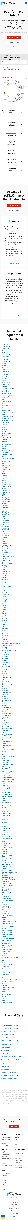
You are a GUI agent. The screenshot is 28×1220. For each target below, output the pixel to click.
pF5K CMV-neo (5, 726)
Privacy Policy (14, 1200)
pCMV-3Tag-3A (5, 498)
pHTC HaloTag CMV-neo (7, 388)
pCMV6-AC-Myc (5, 966)
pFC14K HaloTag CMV (6, 741)
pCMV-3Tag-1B (5, 460)
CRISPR (3, 1161)
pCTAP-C (3, 590)
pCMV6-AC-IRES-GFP (6, 913)
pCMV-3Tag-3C (5, 513)
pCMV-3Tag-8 (4, 558)
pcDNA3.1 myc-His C (6, 692)
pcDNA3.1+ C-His (5, 541)
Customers (4, 1175)
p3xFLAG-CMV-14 (5, 360)
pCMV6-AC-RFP (5, 997)
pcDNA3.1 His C (5, 654)
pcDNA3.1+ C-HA (5, 534)
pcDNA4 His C (4, 798)
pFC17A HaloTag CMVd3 (7, 779)
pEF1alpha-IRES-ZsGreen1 (8, 651)
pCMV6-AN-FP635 (6, 401)
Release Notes (5, 1146)
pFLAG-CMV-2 (4, 817)
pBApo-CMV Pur (5, 450)
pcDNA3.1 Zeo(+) (5, 760)
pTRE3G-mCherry (6, 955)
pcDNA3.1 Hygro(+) (6, 662)
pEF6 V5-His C (5, 689)
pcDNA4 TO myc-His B (7, 866)
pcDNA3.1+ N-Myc (6, 586)
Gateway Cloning (19, 1156)
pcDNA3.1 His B (5, 647)
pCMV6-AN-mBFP (6, 462)
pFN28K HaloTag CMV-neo (8, 946)
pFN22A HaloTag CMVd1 (7, 893)
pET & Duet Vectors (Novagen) (9, 1028)
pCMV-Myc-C (4, 634)
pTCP (2, 683)
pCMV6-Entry (4, 537)
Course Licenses (19, 1142)
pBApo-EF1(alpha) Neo (7, 458)
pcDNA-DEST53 (5, 609)
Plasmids (5, 67)
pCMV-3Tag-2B (5, 482)
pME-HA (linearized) (6, 486)
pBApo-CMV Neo (5, 443)
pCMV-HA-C (4, 596)
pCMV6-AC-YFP (5, 348)
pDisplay (3, 613)
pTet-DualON (4, 698)
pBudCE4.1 (4, 511)
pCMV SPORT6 (5, 422)
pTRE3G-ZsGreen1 (6, 963)
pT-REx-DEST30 (5, 653)
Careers (3, 1187)
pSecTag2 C (4, 630)
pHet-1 (3, 998)
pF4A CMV (3, 704)
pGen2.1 (3, 968)
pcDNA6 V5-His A (5, 377)
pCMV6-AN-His (5, 431)
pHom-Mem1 (4, 380)
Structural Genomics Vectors (9, 1079)
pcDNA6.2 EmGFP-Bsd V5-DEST (9, 957)
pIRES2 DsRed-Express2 (8, 411)
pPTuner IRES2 (5, 547)
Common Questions (6, 1158)
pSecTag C (4, 607)
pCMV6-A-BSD (5, 770)
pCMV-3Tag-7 (4, 551)
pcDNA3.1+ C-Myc (5, 549)
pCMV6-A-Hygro (5, 792)
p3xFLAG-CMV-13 (5, 352)
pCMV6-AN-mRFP (6, 492)
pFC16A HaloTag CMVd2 (7, 764)
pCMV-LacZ (4, 611)
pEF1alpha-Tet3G (5, 658)
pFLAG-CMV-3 (4, 825)
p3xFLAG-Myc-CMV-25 (7, 413)
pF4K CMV (3, 711)
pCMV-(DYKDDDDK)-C (7, 437)
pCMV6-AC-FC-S (5, 853)
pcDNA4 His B (5, 791)
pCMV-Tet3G (4, 762)
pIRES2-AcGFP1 (5, 418)
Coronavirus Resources (7, 1034)
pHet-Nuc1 (4, 365)
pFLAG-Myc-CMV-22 (6, 870)
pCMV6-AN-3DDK (5, 356)
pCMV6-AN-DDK (5, 371)
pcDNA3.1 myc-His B (6, 685)
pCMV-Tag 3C (4, 709)
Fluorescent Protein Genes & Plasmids (12, 1060)
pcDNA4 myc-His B (6, 836)
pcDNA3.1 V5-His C (6, 753)
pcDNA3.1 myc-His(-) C (7, 715)
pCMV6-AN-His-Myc (6, 454)
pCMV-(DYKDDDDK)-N (7, 445)
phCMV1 (3, 976)
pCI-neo (3, 414)
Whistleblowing (14, 1213)
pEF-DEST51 (4, 620)
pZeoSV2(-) (4, 993)
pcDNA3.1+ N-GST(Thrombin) (9, 564)
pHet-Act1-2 (4, 350)
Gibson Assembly (19, 1158)
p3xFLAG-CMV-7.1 (5, 375)
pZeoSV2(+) (4, 985)
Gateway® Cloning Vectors (8, 1072)
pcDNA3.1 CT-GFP (5, 632)
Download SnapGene (14, 42)
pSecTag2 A (4, 615)
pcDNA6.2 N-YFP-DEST (7, 972)
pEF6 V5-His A (5, 673)
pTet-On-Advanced (6, 728)
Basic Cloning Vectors (7, 1022)
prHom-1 (3, 569)
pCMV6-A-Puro (5, 800)
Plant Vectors (4, 1053)
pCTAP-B (3, 583)
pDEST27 (3, 605)
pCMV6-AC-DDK (5, 830)
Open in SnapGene (14, 37)
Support (4, 1180)
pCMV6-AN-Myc (5, 499)
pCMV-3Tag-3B (5, 505)
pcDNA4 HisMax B (6, 813)
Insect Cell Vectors (6, 1038)
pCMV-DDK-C (4, 573)
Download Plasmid (14, 46)
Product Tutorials (6, 1154)
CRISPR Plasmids (5, 1047)
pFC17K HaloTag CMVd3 (7, 787)
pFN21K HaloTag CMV (7, 885)
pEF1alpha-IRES (5, 628)
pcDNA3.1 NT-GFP (6, 723)
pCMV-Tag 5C (4, 755)
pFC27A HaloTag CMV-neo (8, 794)
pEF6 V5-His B (5, 681)
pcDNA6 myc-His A (6, 346)
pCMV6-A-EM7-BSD (6, 777)
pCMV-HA (3, 588)
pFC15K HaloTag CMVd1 (7, 757)
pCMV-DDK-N (4, 581)
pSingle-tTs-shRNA (6, 645)
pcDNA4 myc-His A (6, 828)
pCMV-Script (4, 649)
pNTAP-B (3, 517)
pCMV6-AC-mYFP (5, 989)
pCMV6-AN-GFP (5, 409)
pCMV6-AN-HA (5, 424)
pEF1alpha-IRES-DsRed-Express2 (10, 643)
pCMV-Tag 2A (4, 671)
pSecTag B (4, 600)
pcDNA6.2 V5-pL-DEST (7, 1002)
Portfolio (4, 1185)
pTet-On (3, 721)
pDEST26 (3, 598)
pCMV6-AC (4, 808)
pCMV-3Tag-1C (5, 467)
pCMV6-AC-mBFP (5, 929)
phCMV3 (3, 991)
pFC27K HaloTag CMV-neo (8, 802)
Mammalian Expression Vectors (10, 1075)
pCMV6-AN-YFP (5, 530)
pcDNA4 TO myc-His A (7, 859)
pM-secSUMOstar (6, 471)
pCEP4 (2, 399)
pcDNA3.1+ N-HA (5, 571)
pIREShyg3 (4, 448)
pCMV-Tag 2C (4, 687)
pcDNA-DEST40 (5, 594)
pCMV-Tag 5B (4, 747)
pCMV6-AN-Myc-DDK (7, 507)
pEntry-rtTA (4, 696)
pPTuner (3, 539)
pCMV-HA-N (4, 603)
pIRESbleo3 (4, 441)
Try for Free (14, 1126)
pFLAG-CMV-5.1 (5, 840)
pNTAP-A (3, 509)
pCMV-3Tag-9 (4, 566)
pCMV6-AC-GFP (5, 876)
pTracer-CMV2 (5, 774)
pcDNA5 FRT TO (5, 912)
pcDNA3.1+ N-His (5, 579)
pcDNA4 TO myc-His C (7, 874)
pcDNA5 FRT (4, 904)
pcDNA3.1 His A (5, 639)
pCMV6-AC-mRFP (5, 959)
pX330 (2, 978)
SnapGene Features (6, 1137)
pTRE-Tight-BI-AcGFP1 (7, 864)
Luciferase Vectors (6, 1050)
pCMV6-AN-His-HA (6, 447)
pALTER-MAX (4, 428)
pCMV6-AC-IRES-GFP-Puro (8, 921)
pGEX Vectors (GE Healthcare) (9, 1041)
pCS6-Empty (4, 568)
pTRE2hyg (3, 895)
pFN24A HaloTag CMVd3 (7, 923)
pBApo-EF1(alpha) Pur (7, 465)
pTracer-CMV (4, 758)
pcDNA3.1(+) (4, 617)
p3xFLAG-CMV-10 (5, 344)
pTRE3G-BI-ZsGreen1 (7, 940)
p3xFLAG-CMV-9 (5, 390)
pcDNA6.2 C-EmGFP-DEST (8, 927)
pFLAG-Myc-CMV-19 (6, 847)
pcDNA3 (3, 518)
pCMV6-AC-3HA (5, 823)
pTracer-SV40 (4, 804)
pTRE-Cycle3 (4, 826)
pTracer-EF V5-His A (6, 781)
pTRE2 (2, 887)
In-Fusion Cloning (19, 1160)
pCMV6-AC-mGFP (5, 944)
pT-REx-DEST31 (5, 660)
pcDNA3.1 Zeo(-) (5, 768)
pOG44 (3, 532)
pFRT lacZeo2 (4, 961)
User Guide (4, 1156)
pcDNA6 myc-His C (6, 362)
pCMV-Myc (4, 626)
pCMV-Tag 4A (4, 717)
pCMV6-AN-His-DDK (6, 439)
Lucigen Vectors (5, 1063)
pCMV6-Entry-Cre (6, 545)
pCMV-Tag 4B (4, 724)
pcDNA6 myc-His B (6, 354)
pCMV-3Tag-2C (5, 490)
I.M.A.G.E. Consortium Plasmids (9, 1025)
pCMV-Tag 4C (4, 732)
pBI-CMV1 (3, 473)
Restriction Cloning (19, 1153)
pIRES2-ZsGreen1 (6, 433)
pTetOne (3, 743)
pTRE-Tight (4, 849)
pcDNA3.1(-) (4, 624)
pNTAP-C (3, 524)
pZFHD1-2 (3, 1000)
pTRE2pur (3, 902)
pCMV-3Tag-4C (5, 535)
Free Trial (17, 1137)
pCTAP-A (3, 575)
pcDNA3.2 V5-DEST (6, 775)
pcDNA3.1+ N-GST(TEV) (7, 556)
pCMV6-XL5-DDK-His (6, 560)
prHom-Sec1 (4, 585)
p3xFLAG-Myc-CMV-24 (7, 405)
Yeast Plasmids (5, 1069)
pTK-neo (3, 751)
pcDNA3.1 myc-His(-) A (7, 700)
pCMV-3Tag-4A (5, 520)
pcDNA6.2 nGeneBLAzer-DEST (9, 980)
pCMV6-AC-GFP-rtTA (6, 883)
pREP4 (2, 562)
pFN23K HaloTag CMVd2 (7, 915)
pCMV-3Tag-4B (5, 528)
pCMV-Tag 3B (4, 702)
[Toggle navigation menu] (26, 3)
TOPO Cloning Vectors (7, 1044)
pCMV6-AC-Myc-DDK (6, 974)
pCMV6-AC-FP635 (5, 868)
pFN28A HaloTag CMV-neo (8, 938)
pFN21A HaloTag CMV (7, 878)
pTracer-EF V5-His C (6, 796)
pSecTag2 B (4, 622)
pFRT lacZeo (4, 953)
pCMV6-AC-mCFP (5, 936)
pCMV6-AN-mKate (6, 484)
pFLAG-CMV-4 (4, 832)
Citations (4, 1178)
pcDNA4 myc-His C (6, 843)
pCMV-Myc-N (4, 641)
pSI (2, 637)
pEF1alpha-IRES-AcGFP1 (7, 636)
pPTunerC (3, 554)
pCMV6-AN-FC (5, 379)
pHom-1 (3, 373)
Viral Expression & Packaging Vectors (11, 1056)
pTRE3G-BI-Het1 (5, 925)
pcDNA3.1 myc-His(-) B (7, 707)
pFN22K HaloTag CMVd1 (7, 900)
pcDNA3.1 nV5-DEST (6, 730)
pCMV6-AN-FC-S (5, 386)
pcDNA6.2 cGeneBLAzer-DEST (9, 942)
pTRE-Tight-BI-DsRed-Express (9, 872)
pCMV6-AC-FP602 (5, 861)
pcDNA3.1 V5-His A (6, 738)
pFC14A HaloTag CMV (6, 734)
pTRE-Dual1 (4, 834)
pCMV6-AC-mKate (6, 951)
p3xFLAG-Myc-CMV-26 (7, 420)
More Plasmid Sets (6, 59)
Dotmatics (4, 1182)
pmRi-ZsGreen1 (5, 501)
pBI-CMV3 (3, 488)
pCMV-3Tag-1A (5, 452)
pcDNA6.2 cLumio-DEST (7, 949)
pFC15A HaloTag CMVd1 (7, 749)
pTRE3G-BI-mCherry (6, 932)
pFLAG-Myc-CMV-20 (6, 855)
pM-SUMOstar (5, 479)
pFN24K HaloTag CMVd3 (7, 930)
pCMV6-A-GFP (5, 785)
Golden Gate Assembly (20, 1167)
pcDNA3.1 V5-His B (6, 745)
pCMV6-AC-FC (4, 845)
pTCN (2, 675)
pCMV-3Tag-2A (5, 475)
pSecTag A (4, 592)
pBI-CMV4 (3, 496)
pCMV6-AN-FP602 (6, 394)
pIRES (2, 403)
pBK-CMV (3, 503)
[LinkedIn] (14, 1216)
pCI (2, 407)
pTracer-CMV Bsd (6, 766)
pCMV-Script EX (5, 656)
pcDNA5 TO (4, 919)
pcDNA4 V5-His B (5, 889)
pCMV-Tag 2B (4, 679)
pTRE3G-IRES (4, 947)
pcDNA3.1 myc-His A (6, 677)
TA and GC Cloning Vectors (8, 1031)
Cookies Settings (14, 1204)
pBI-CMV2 (3, 481)
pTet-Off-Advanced (6, 713)
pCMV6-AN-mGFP (6, 477)
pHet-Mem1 (4, 358)
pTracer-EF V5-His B (6, 789)
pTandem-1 (4, 668)
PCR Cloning (18, 1163)
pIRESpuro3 (4, 464)
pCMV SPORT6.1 (5, 430)
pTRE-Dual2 (4, 842)
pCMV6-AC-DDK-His (6, 838)
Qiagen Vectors (5, 1066)
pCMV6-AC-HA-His (6, 898)
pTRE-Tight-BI (5, 857)
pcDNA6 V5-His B (5, 384)
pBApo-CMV (4, 435)
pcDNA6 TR (4, 369)
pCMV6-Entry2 (5, 552)
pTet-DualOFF (4, 690)
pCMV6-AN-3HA (5, 363)
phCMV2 (3, 983)
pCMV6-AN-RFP (5, 522)
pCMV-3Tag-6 (4, 543)
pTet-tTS (3, 736)
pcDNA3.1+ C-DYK (5, 526)
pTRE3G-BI (4, 917)
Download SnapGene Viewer (14, 316)
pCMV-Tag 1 (4, 664)
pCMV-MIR (4, 619)
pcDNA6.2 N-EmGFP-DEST (8, 964)
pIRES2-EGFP (4, 426)
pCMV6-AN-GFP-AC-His (7, 416)
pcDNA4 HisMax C (6, 821)
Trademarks (14, 1211)
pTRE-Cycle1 (4, 811)
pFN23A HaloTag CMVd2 (7, 908)
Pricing (16, 1139)
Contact (3, 1189)
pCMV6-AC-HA (5, 891)
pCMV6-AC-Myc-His (6, 981)
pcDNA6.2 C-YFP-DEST (7, 934)
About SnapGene (6, 1173)
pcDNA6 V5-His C (5, 392)
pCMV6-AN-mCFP (6, 469)
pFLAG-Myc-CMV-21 (6, 862)
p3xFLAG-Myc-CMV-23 (7, 397)
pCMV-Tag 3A (4, 694)
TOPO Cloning (18, 1165)
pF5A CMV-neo (5, 719)
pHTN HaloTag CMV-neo (7, 396)
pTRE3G (3, 910)
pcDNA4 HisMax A (6, 806)
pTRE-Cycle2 (4, 819)
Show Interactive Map (7, 77)
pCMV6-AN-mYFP (5, 515)
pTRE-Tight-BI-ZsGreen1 (8, 879)
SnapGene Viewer (6, 1139)
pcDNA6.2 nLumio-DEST (7, 987)
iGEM (16, 1144)
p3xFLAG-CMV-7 (5, 367)
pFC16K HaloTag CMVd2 (7, 772)
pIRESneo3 (4, 456)
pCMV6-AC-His (5, 906)
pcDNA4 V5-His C (5, 896)
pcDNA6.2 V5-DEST (6, 995)
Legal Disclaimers (14, 1202)
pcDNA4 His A (4, 783)
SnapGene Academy (6, 1152)
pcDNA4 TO (4, 851)
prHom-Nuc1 (4, 577)
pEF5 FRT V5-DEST (6, 666)
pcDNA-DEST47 (5, 602)
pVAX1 (2, 970)
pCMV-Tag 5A (4, 740)
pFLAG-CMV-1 (4, 809)
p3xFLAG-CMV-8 (5, 382)
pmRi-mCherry (5, 494)
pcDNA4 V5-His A (5, 881)
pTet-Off (3, 706)
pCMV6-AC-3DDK (5, 815)
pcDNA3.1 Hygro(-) (6, 670)
